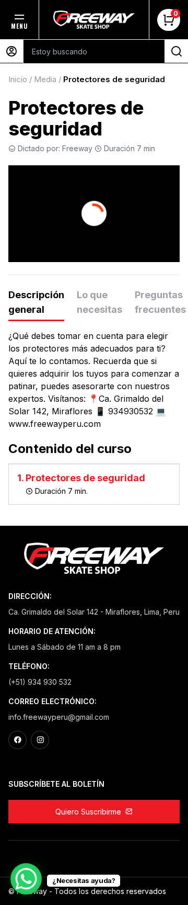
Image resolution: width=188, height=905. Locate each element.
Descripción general (36, 302)
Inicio (17, 79)
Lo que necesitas (99, 302)
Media (45, 79)
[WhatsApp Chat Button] (26, 879)
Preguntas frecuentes (160, 302)
